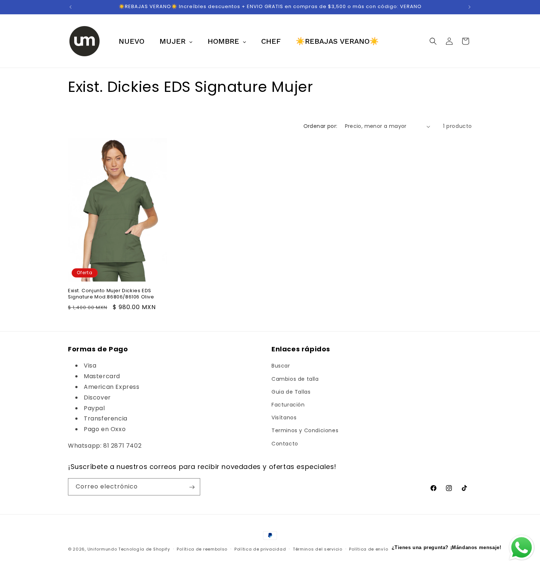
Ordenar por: (320, 126)
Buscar (280, 366)
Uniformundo (102, 549)
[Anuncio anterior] (70, 7)
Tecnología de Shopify (144, 549)
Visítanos (283, 418)
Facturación (288, 404)
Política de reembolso (202, 549)
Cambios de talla (295, 379)
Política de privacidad (260, 549)
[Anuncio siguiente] (469, 7)
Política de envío (368, 549)
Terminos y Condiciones (304, 430)
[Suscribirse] (192, 487)
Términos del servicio (317, 549)
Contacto (284, 443)
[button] (433, 41)
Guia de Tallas (290, 391)
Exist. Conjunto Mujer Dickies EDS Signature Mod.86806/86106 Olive (111, 294)
